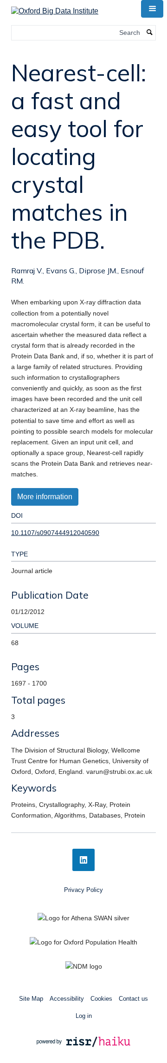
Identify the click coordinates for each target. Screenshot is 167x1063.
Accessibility (67, 998)
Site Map (31, 998)
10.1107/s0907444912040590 (55, 532)
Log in (84, 1015)
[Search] (149, 33)
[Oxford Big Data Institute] (54, 8)
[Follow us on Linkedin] (83, 860)
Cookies (101, 998)
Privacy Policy (83, 889)
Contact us (133, 998)
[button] (152, 9)
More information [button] (44, 497)
